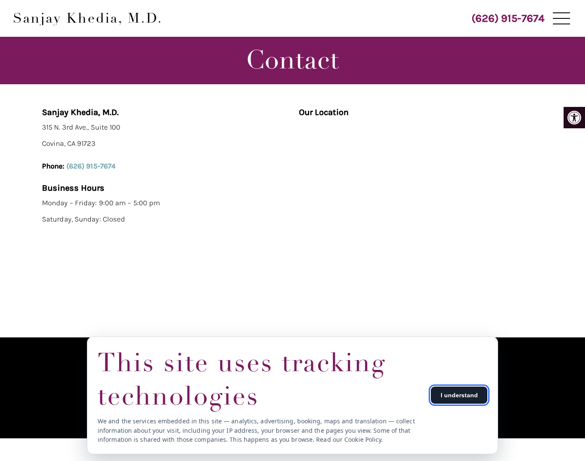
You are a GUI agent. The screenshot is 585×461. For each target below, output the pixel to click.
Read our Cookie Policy (348, 439)
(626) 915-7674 (508, 18)
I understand (459, 395)
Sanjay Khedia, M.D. (88, 18)
